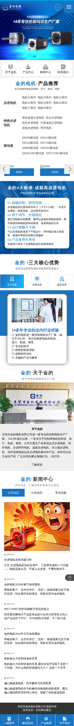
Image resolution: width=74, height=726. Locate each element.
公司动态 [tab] (13, 492)
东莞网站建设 (43, 710)
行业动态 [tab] (36, 492)
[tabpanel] (51, 169)
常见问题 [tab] (60, 492)
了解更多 (37, 464)
